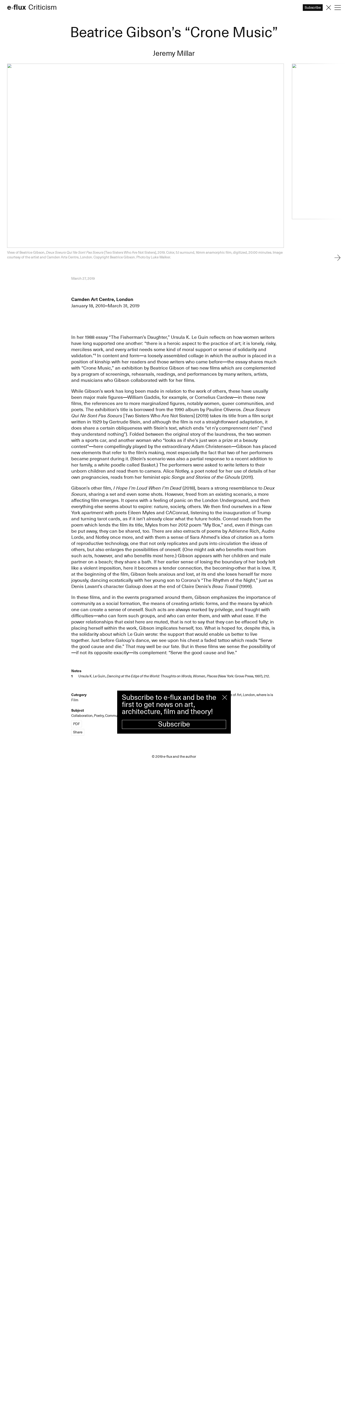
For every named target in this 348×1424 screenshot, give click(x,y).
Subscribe (174, 724)
